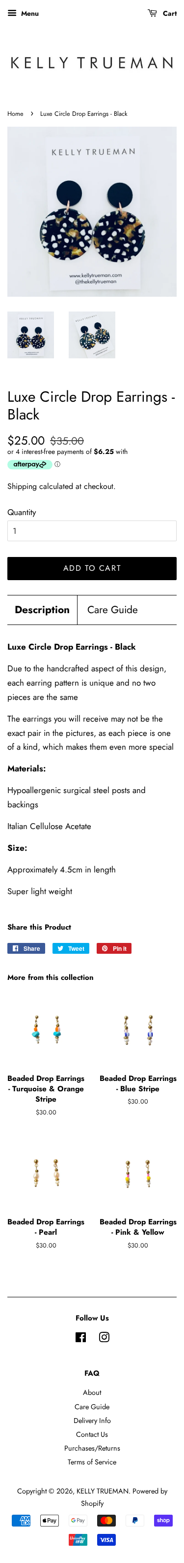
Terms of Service (92, 1462)
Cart (169, 13)
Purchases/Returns (92, 1448)
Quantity (21, 512)
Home (15, 113)
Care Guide (112, 610)
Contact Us (92, 1434)
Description (42, 610)
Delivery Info (92, 1420)
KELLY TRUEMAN (103, 1491)
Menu (29, 13)
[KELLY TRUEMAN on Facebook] (80, 1339)
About (92, 1392)
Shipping (22, 486)
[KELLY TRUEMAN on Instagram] (104, 1339)
